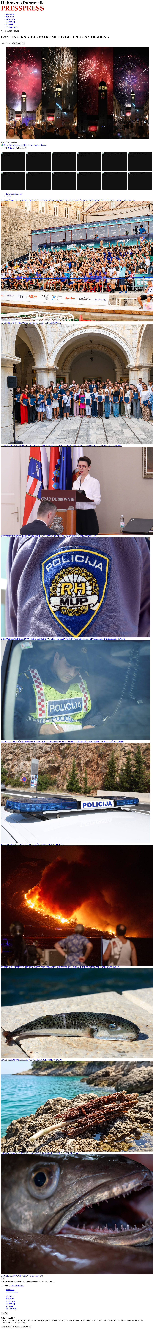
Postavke (16, 1327)
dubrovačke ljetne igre (14, 194)
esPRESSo (10, 19)
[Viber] (14, 148)
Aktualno (10, 16)
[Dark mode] (4, 1313)
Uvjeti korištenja (12, 1292)
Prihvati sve (6, 1327)
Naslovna (10, 14)
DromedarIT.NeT (17, 1286)
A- (15, 43)
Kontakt (9, 24)
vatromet (9, 196)
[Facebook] (9, 148)
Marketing (10, 22)
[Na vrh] (3, 1278)
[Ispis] (23, 43)
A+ (19, 43)
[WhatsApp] (11, 148)
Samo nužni (26, 1327)
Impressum (10, 1290)
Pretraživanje (11, 27)
